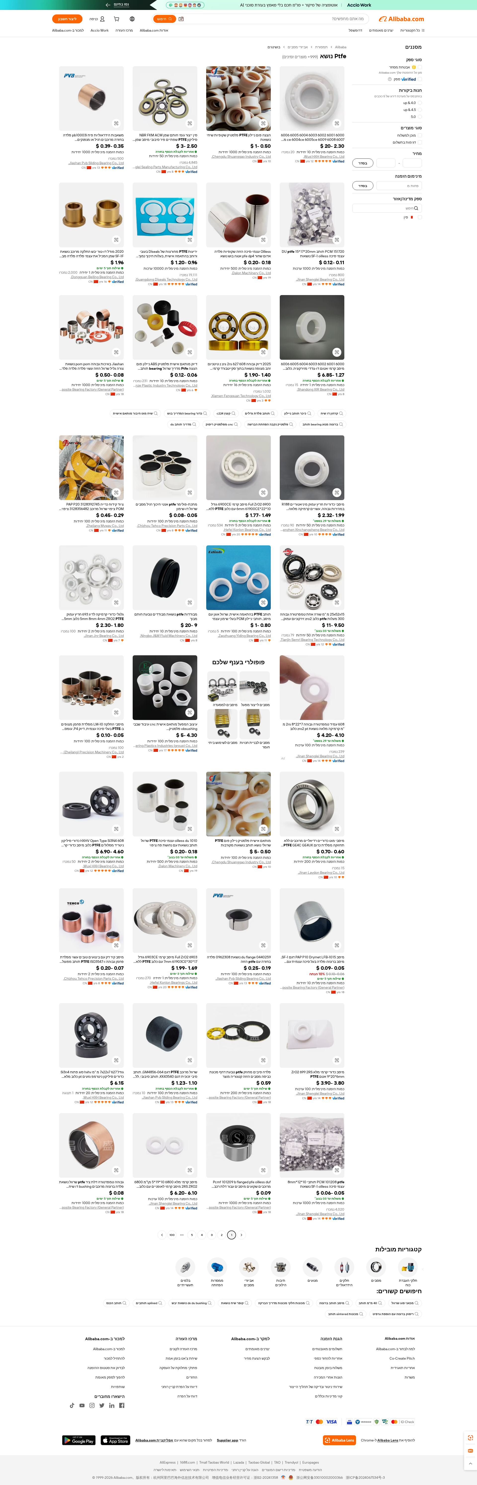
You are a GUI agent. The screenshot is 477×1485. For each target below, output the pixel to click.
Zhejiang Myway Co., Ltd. (105, 526)
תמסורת (321, 47)
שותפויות (118, 1387)
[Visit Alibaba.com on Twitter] (102, 1405)
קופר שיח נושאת (232, 1303)
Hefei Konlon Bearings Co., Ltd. (247, 530)
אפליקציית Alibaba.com (154, 1440)
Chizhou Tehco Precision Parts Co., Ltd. (167, 526)
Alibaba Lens (387, 1440)
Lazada (238, 1462)
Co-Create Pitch (402, 1358)
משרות (410, 1377)
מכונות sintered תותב (343, 1314)
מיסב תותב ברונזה (331, 1303)
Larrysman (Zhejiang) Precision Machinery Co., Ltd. (91, 752)
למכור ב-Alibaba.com (109, 1349)
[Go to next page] (162, 1234)
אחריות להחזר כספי (328, 1358)
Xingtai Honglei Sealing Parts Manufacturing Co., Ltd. (165, 167)
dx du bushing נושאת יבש (189, 1303)
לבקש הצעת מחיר (257, 1358)
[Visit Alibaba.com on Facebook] (122, 1405)
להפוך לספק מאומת (110, 1377)
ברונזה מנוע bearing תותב (320, 424)
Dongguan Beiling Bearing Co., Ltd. (97, 277)
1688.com (187, 1462)
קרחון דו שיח (329, 413)
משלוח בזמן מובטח (328, 1368)
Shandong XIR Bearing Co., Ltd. (320, 389)
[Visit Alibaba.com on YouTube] (82, 1405)
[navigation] (387, 641)
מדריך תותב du (180, 424)
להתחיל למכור (114, 1358)
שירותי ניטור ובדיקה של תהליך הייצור (315, 1387)
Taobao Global (259, 1462)
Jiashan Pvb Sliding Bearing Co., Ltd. (96, 163)
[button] (181, 19)
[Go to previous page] (241, 1234)
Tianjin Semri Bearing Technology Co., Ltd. (312, 640)
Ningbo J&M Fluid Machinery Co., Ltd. (168, 636)
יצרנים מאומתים (257, 1349)
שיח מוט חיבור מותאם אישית (133, 413)
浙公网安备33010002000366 (319, 1478)
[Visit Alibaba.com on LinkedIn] (112, 1405)
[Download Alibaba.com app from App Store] (115, 1440)
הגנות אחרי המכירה (328, 1377)
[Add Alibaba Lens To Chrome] (339, 1440)
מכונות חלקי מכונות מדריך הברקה (281, 1303)
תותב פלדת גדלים (257, 413)
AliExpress (168, 1462)
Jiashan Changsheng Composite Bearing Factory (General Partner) (91, 389)
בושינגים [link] (274, 47)
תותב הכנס (113, 1303)
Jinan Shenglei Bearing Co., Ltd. (320, 279)
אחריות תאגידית (403, 1368)
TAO (277, 1462)
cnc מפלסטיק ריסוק (219, 424)
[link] (470, 1437)
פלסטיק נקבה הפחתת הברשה (267, 424)
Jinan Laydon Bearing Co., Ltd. (321, 872)
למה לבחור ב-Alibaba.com (395, 1349)
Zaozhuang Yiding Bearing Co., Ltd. (244, 636)
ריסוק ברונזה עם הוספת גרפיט (393, 1314)
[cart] (116, 20)
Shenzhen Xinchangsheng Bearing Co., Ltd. (312, 530)
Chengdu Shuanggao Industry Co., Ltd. (241, 156)
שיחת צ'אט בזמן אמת (181, 1358)
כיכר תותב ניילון (295, 413)
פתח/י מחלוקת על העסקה (178, 1368)
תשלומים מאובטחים (327, 1349)
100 (172, 1235)
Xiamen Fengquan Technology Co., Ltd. (241, 396)
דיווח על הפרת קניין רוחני (179, 1387)
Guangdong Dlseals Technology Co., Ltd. (166, 279)
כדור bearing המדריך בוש (184, 413)
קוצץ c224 (224, 413)
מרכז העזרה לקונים (183, 1349)
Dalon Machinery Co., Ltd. (251, 273)
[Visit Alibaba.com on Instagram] (92, 1405)
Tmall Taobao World (214, 1462)
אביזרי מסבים (298, 47)
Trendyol (291, 1462)
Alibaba (340, 47)
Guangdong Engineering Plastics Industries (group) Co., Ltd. (165, 746)
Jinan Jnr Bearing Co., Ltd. (104, 636)
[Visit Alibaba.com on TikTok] (72, 1405)
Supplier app (227, 1440)
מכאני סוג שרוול (403, 1303)
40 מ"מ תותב (368, 1303)
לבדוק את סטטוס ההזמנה (106, 1368)
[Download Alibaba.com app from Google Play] (79, 1440)
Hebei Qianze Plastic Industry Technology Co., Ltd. (165, 385)
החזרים (191, 1377)
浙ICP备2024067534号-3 (365, 1478)
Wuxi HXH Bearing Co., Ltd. (323, 156)
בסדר (362, 163)
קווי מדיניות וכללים (328, 1396)
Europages (310, 1462)
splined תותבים (146, 1303)
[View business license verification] (283, 1477)
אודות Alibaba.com (400, 1338)
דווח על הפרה (187, 1396)
